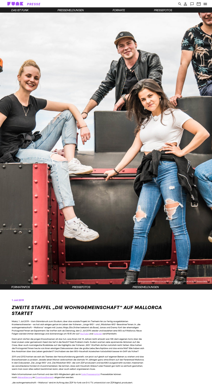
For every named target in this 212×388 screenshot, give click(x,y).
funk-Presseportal (90, 374)
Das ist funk (19, 10)
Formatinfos (20, 287)
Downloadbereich (44, 377)
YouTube (84, 333)
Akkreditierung (24, 377)
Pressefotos (163, 10)
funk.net (98, 333)
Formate (119, 10)
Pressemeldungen (71, 10)
